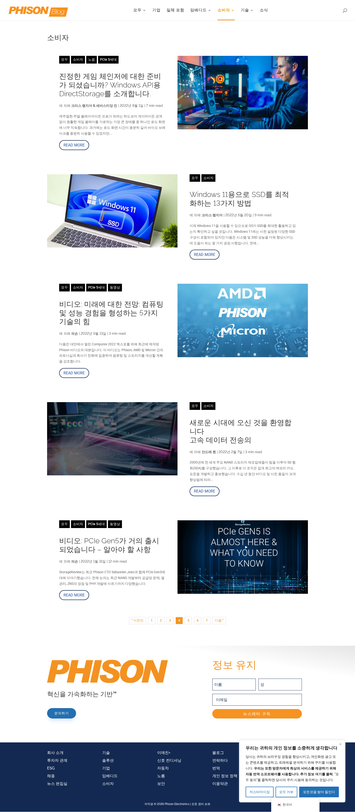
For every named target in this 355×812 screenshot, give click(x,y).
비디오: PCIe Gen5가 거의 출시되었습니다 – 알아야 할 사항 (109, 545)
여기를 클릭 (324, 774)
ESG (51, 768)
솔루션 (108, 760)
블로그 (218, 752)
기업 (156, 10)
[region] (292, 771)
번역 (216, 768)
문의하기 (61, 713)
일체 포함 (175, 10)
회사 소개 (55, 752)
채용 (51, 776)
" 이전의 (137, 620)
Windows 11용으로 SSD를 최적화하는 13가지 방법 (239, 198)
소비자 (224, 10)
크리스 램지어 (212, 215)
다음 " (219, 620)
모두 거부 (286, 792)
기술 (245, 10)
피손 (74, 333)
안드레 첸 (209, 452)
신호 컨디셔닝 (169, 760)
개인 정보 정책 (224, 776)
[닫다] (340, 744)
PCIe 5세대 (108, 59)
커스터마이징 (259, 792)
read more (74, 145)
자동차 (163, 768)
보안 (161, 783)
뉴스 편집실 (57, 783)
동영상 (115, 287)
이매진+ (163, 752)
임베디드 (198, 10)
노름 (91, 59)
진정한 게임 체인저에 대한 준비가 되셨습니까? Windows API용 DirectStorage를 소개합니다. (110, 85)
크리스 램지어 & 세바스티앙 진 (94, 106)
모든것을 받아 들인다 (319, 792)
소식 (264, 10)
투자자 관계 (57, 760)
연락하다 (220, 760)
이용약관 (220, 783)
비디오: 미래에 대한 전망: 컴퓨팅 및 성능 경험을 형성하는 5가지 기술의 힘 (111, 313)
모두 (137, 10)
